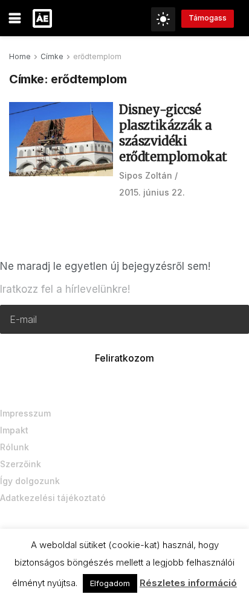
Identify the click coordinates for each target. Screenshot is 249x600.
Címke (51, 56)
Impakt (14, 430)
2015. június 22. (152, 192)
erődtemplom (97, 56)
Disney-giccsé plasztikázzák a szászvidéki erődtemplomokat (173, 133)
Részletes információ (188, 583)
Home (20, 56)
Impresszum (25, 413)
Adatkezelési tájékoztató (53, 498)
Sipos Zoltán (145, 175)
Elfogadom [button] (110, 583)
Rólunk (14, 447)
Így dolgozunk (30, 481)
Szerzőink (20, 464)
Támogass (208, 17)
